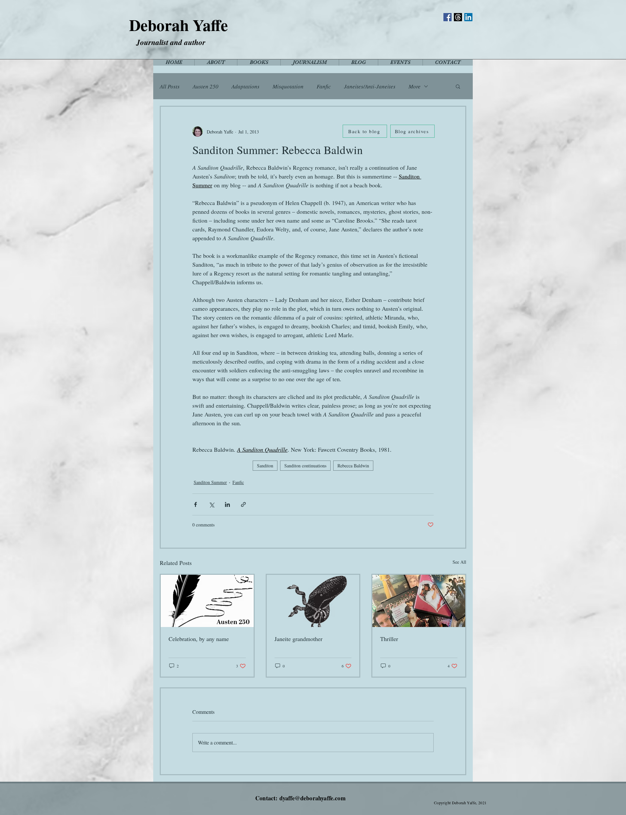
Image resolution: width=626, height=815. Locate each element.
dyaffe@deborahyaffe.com (312, 798)
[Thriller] (418, 601)
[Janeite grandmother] (313, 601)
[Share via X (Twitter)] (211, 504)
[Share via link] (243, 504)
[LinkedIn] (468, 17)
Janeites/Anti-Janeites (369, 86)
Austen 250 (205, 86)
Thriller (389, 639)
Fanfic (324, 86)
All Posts (170, 86)
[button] (458, 86)
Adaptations (245, 86)
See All (459, 562)
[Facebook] (447, 17)
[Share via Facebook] (195, 504)
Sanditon (265, 465)
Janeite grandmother (298, 639)
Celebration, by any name (199, 639)
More (415, 86)
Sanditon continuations (305, 465)
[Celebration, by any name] (207, 601)
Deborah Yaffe (178, 25)
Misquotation (288, 86)
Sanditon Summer (210, 482)
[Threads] (458, 17)
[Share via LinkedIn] (227, 504)
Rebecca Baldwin (353, 465)
